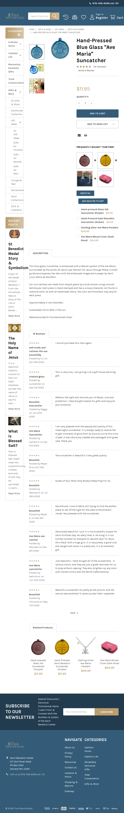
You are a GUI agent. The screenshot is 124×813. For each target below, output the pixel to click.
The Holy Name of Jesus (13, 347)
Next (73, 612)
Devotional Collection (17, 112)
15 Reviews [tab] (39, 333)
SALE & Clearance (16, 208)
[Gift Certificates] (75, 17)
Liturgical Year (16, 182)
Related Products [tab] (43, 627)
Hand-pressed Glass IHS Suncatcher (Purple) (38, 665)
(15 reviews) (99, 66)
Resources (70, 762)
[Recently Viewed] (66, 17)
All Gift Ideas (16, 134)
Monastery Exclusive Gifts (14, 68)
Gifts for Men (16, 170)
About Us (70, 747)
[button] (98, 124)
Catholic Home (13, 44)
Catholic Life (13, 55)
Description (40, 253)
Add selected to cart (93, 201)
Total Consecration (16, 81)
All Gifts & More (15, 102)
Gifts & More (12, 92)
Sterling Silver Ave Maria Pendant (99, 227)
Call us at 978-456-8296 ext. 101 (27, 774)
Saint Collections (17, 198)
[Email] (79, 135)
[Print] (85, 135)
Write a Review (86, 70)
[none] (60, 48)
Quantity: (83, 96)
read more (14, 315)
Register (102, 17)
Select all (85, 193)
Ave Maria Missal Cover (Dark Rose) (109, 662)
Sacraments (17, 190)
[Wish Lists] (84, 17)
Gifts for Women (17, 158)
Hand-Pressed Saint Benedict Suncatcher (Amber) (62, 665)
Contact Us (71, 767)
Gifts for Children (18, 146)
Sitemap (69, 791)
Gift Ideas (14, 122)
